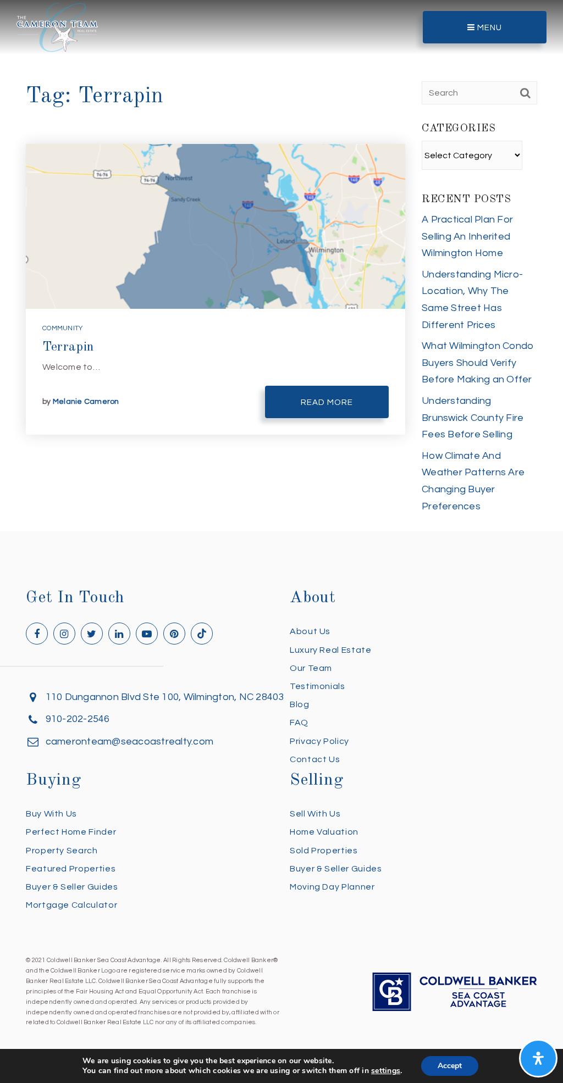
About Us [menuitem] (310, 631)
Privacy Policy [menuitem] (319, 741)
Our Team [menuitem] (311, 668)
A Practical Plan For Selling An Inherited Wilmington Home (467, 236)
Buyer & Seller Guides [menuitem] (72, 886)
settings (385, 1071)
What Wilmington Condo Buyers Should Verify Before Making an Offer (478, 363)
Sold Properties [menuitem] (324, 850)
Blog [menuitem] (300, 704)
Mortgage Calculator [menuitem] (71, 905)
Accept (450, 1065)
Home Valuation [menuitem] (324, 831)
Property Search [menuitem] (62, 850)
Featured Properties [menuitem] (70, 868)
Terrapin (68, 347)
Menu (488, 28)
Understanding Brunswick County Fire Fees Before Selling (472, 418)
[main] (281, 265)
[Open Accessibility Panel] (538, 1058)
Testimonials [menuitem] (317, 686)
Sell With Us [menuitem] (315, 813)
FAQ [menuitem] (299, 722)
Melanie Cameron (86, 402)
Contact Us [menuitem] (315, 759)
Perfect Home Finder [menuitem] (71, 831)
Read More (327, 402)
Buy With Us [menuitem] (51, 813)
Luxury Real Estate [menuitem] (331, 650)
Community (62, 328)
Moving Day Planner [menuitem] (332, 886)
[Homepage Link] (57, 26)
